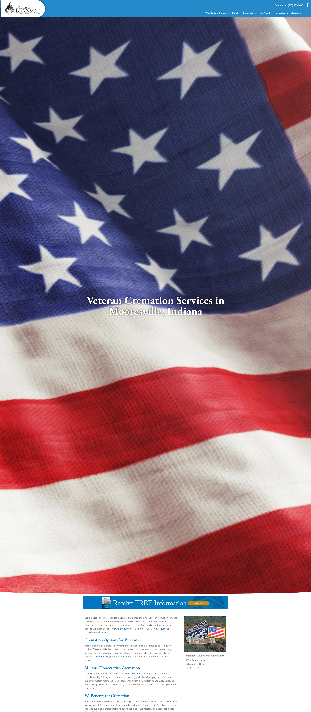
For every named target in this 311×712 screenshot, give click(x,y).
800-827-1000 (192, 668)
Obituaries (296, 13)
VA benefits (121, 629)
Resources (280, 13)
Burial (235, 13)
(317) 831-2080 (158, 629)
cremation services (128, 674)
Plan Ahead (264, 13)
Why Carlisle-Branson (216, 13)
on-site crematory (99, 657)
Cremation (248, 13)
